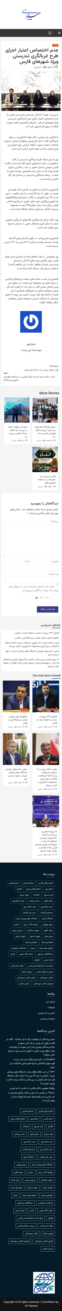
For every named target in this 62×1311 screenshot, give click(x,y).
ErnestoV (50, 1059)
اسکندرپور (49, 889)
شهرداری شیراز (31, 942)
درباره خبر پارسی (47, 1019)
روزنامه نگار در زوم (31, 924)
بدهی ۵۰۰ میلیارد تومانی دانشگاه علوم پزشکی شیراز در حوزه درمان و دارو (32, 653)
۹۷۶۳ (52, 1072)
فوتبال (36, 960)
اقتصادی (24, 709)
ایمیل (54, 562)
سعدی (16, 924)
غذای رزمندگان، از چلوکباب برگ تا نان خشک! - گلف (32, 1039)
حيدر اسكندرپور (18, 901)
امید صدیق (48, 895)
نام (27, 562)
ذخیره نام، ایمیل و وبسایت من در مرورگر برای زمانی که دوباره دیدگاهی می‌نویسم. (33, 588)
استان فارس (13, 883)
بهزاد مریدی (24, 895)
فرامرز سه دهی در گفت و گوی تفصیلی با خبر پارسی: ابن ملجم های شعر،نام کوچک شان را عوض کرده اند (31, 1096)
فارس (12, 954)
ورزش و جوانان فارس (44, 971)
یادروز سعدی (24, 983)
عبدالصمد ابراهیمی (18, 948)
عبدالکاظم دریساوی (45, 954)
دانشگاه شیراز (47, 918)
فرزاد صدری (48, 960)
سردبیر (37, 67)
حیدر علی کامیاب (29, 912)
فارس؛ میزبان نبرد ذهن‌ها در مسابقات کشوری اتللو (46, 480)
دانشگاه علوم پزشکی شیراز (26, 918)
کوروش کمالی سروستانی (43, 983)
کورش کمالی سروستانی (26, 977)
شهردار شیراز (20, 936)
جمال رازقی (48, 901)
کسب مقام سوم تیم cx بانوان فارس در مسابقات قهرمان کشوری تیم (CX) (29, 377)
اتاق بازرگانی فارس (45, 883)
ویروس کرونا (27, 971)
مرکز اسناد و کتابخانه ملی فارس (40, 966)
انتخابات (36, 895)
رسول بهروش (47, 924)
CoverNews (48, 1302)
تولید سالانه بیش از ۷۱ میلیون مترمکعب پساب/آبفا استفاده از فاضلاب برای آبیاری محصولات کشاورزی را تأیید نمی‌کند (32, 644)
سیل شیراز (48, 936)
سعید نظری (48, 930)
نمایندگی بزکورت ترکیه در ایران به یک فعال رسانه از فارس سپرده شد (17, 431)
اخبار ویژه (53, 709)
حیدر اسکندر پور (29, 906)
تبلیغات (51, 1007)
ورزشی (55, 45)
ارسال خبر (50, 1002)
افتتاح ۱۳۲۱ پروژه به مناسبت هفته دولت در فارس (37, 633)
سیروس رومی (17, 930)
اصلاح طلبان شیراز (33, 889)
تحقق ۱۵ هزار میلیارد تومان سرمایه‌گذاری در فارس (37, 638)
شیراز (33, 948)
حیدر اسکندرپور (47, 906)
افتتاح (19, 889)
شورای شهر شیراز (46, 948)
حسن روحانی (34, 901)
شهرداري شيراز (47, 942)
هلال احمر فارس (17, 966)
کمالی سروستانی (46, 977)
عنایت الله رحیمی (26, 954)
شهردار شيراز (35, 936)
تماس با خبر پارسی (46, 1013)
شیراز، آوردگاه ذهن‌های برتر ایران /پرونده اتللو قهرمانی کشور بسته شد (45, 431)
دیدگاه (54, 522)
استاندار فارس (28, 883)
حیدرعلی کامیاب (46, 912)
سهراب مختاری (33, 930)
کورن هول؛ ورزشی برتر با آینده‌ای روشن (41, 368)
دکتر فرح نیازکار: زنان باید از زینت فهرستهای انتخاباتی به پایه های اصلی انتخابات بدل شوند (32, 1063)
